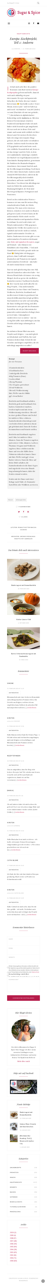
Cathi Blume (12, 860)
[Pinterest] (28, 511)
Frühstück (23, 1172)
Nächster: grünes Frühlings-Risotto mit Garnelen (23, 538)
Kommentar (14, 979)
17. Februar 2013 (29, 49)
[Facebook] (33, 23)
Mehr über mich (23, 1061)
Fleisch (10, 500)
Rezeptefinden (13, 756)
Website (12, 957)
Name (11, 939)
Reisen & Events (23, 1202)
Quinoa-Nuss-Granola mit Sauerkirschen (28, 1125)
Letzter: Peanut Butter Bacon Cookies (23, 528)
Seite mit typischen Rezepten (22, 242)
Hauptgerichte (23, 33)
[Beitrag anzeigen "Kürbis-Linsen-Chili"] (23, 604)
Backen (23, 1192)
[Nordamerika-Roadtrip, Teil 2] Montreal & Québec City (27, 1140)
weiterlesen (32, 708)
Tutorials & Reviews (23, 1207)
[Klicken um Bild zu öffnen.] (23, 70)
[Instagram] (29, 23)
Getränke (23, 1197)
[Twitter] (19, 511)
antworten (14, 693)
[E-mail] (38, 23)
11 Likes (24, 517)
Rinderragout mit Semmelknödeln (23, 585)
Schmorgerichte (21, 500)
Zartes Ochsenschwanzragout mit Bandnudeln (23, 655)
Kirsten (16, 49)
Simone (10, 683)
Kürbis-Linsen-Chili (23, 619)
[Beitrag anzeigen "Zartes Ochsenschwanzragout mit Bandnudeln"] (23, 638)
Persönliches (23, 1211)
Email (11, 948)
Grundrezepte (23, 1167)
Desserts (23, 1187)
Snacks (23, 1177)
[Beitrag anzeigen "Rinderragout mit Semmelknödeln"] (23, 570)
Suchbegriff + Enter (13, 3)
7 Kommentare (24, 506)
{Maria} (10, 790)
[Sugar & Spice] (23, 12)
